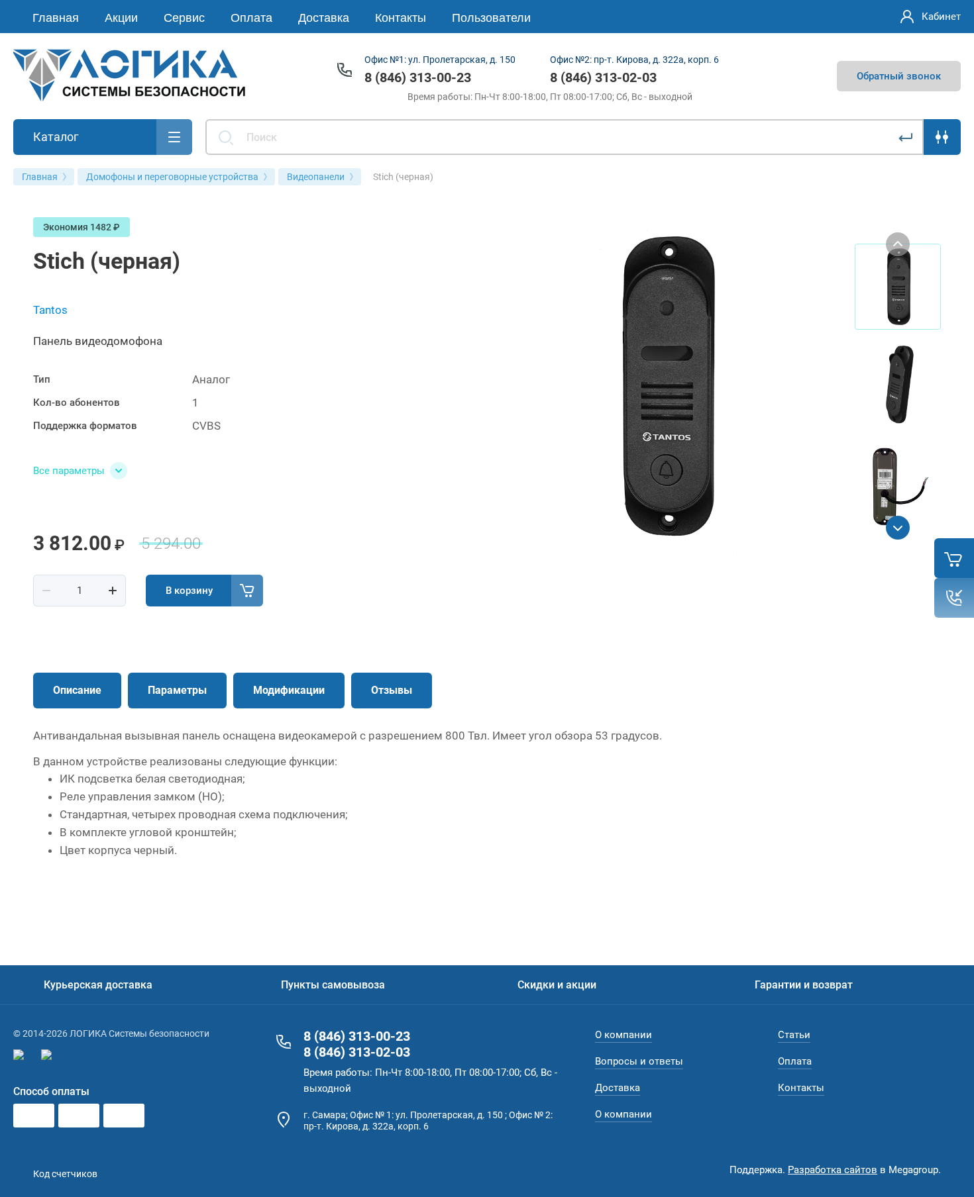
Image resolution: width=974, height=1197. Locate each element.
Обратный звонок (899, 76)
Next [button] (898, 528)
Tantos (50, 309)
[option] (666, 386)
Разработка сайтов (832, 1170)
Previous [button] (898, 244)
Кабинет (941, 17)
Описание (77, 690)
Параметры (177, 690)
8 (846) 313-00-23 (417, 77)
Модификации (289, 690)
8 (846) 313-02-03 (603, 77)
